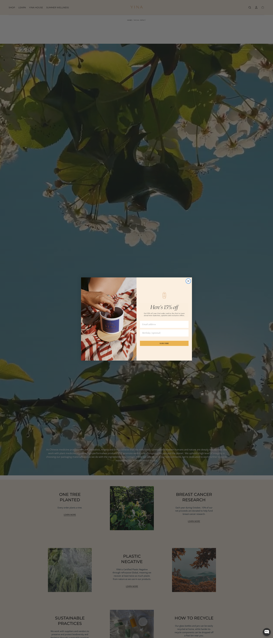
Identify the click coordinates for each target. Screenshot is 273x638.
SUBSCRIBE (164, 343)
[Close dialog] (188, 281)
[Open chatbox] (267, 632)
